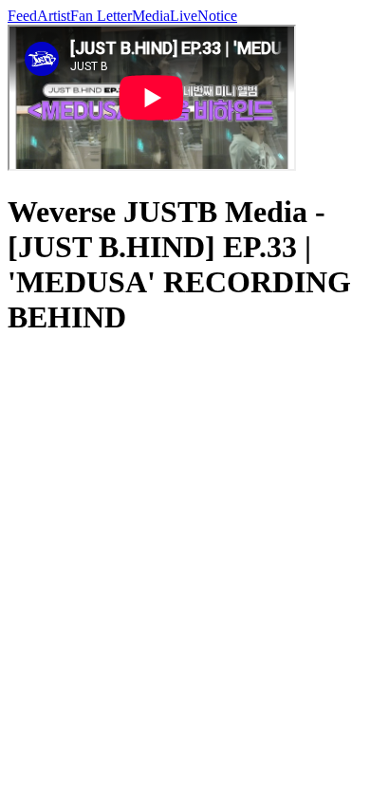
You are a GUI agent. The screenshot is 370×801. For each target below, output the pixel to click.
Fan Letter (101, 16)
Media (151, 16)
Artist (53, 16)
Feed (22, 16)
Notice (217, 16)
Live (183, 16)
